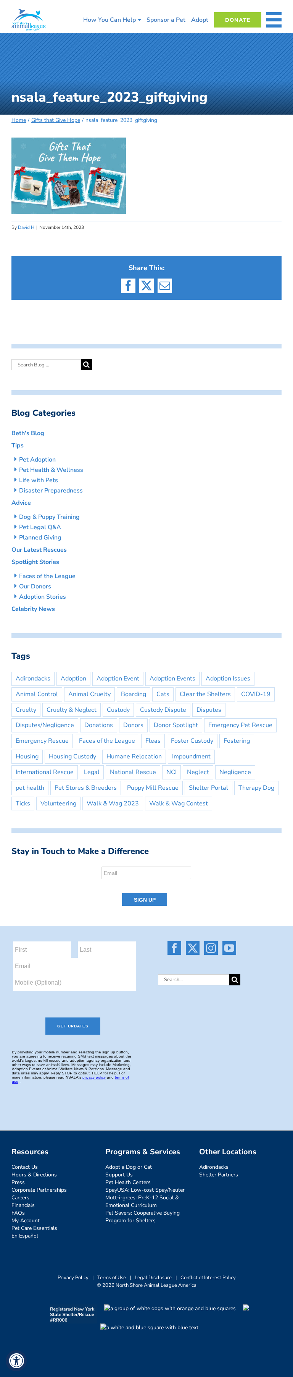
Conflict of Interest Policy (208, 1277)
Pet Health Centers (128, 1182)
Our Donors (35, 586)
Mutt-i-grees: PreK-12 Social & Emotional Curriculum (142, 1201)
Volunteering (58, 803)
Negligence (235, 772)
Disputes (208, 710)
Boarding (133, 694)
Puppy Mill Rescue (153, 788)
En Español (24, 1235)
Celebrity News (33, 609)
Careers (20, 1197)
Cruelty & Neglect (72, 710)
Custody (118, 710)
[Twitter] (193, 948)
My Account (25, 1220)
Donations (98, 725)
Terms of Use (111, 1277)
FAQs (18, 1213)
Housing (27, 756)
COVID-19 (255, 694)
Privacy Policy (73, 1277)
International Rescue (45, 772)
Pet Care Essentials (34, 1228)
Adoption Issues (228, 678)
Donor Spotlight (176, 725)
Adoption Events (172, 678)
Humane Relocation (134, 756)
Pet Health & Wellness (51, 470)
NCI (171, 772)
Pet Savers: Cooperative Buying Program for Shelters (142, 1216)
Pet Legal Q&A (40, 527)
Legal (92, 772)
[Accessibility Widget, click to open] (16, 1360)
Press (18, 1182)
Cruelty (26, 710)
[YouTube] (229, 948)
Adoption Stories (42, 597)
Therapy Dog (256, 788)
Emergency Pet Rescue (240, 725)
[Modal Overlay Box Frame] (146, 886)
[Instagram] (211, 948)
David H (26, 227)
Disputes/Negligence (45, 725)
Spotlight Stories (35, 562)
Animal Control (37, 694)
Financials (23, 1205)
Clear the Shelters (205, 694)
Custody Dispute (163, 710)
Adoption (73, 678)
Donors (133, 725)
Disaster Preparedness (51, 490)
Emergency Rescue (42, 741)
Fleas (153, 741)
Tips (17, 445)
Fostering (237, 741)
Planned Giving (40, 537)
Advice (21, 503)
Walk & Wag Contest (178, 803)
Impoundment (191, 756)
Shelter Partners (218, 1174)
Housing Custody (72, 756)
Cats (162, 694)
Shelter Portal (208, 788)
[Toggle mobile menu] (274, 20)
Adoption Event (118, 678)
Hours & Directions (34, 1174)
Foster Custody (192, 741)
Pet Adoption (37, 459)
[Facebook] (174, 948)
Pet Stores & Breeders (86, 788)
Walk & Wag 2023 (113, 803)
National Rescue (133, 772)
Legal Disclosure (153, 1277)
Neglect (198, 772)
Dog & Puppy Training (49, 517)
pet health (30, 788)
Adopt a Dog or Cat (128, 1167)
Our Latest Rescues (39, 550)
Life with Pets (38, 480)
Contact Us (24, 1167)
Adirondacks (33, 678)
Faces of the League (47, 576)
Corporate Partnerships (39, 1190)
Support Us (119, 1174)
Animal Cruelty (89, 694)
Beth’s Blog (27, 433)
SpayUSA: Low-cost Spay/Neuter (145, 1190)
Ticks (23, 803)
